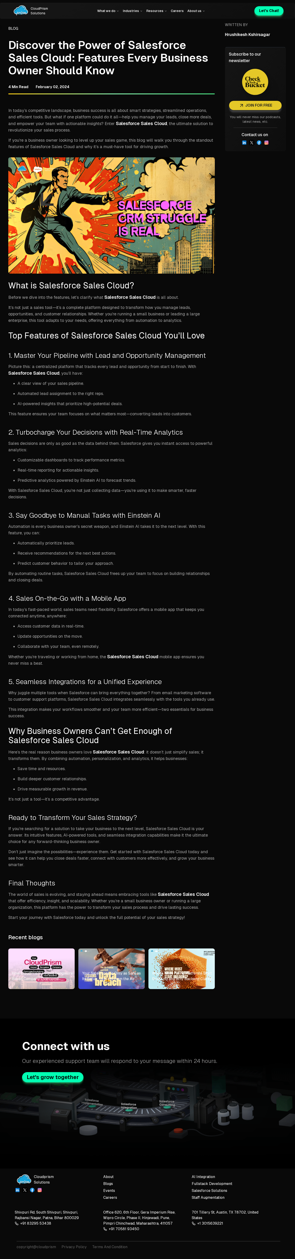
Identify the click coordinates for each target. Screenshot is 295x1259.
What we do (106, 11)
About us (194, 11)
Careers (177, 11)
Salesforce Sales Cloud (141, 123)
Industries (131, 11)
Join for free (258, 105)
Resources (154, 11)
